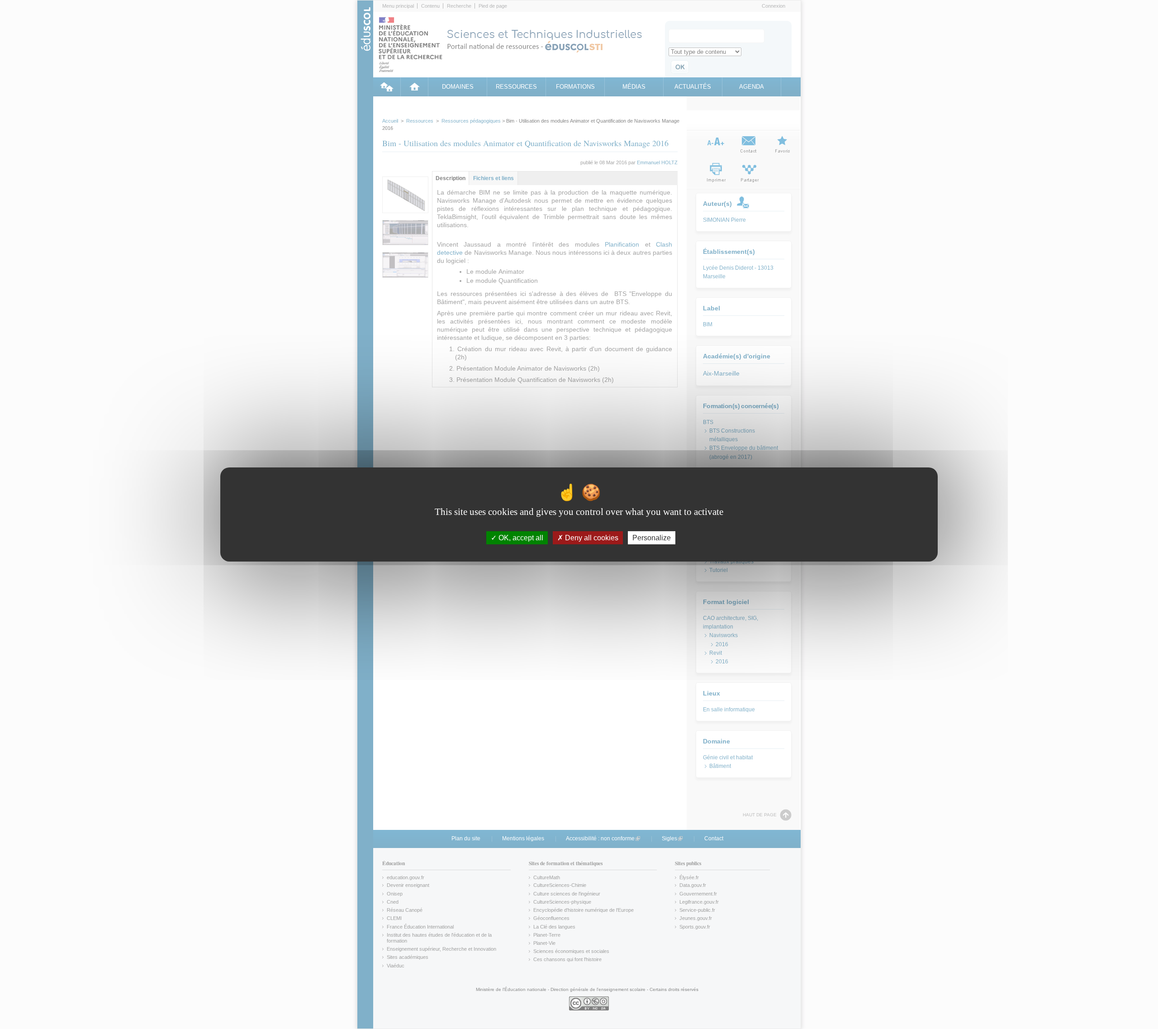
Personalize (651, 538)
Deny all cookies (590, 538)
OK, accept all (520, 538)
